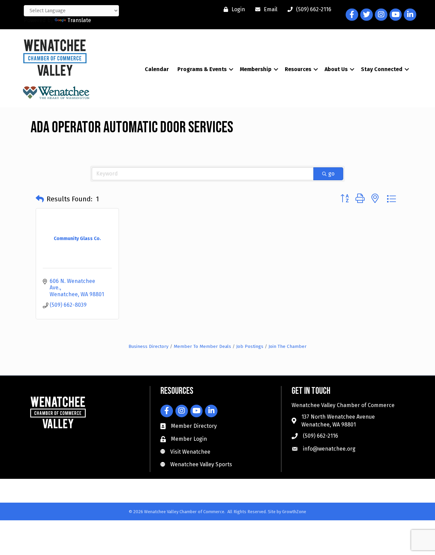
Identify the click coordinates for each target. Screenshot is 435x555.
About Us (336, 69)
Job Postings (249, 346)
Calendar (157, 69)
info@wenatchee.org (329, 448)
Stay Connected (381, 69)
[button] (40, 199)
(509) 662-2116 (320, 436)
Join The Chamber (287, 346)
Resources (298, 69)
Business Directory (148, 346)
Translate (79, 20)
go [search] (331, 173)
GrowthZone (294, 511)
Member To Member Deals (202, 346)
